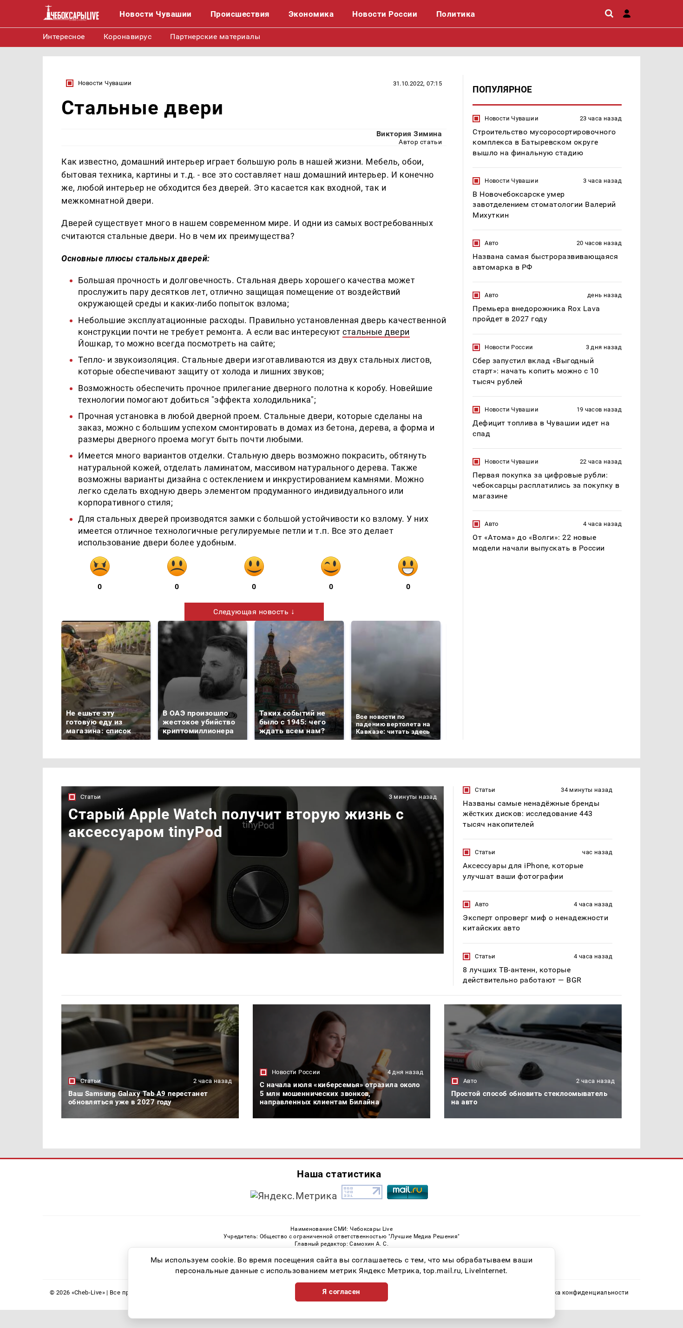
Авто (492, 242)
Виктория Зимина (409, 133)
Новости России (509, 347)
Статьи (90, 796)
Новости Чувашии (105, 83)
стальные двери (376, 332)
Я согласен (341, 1292)
